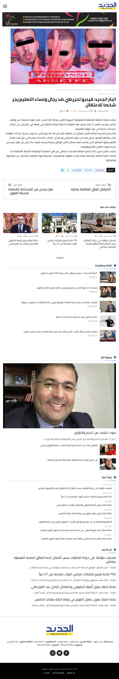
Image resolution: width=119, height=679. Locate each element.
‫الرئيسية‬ (113, 89)
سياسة (46, 231)
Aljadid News (103, 111)
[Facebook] (66, 653)
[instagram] (53, 653)
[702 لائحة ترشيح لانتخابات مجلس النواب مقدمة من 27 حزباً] (59, 223)
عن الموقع (71, 672)
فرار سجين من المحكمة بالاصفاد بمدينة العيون (30, 189)
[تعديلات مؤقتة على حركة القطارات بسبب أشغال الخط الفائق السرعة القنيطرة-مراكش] (98, 223)
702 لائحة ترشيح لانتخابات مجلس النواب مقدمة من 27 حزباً (62, 242)
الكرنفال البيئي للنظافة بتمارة (91, 187)
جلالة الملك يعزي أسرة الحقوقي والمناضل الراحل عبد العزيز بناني (23, 242)
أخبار (106, 89)
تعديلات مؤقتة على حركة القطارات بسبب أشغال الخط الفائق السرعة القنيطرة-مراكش (99, 243)
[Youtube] (59, 653)
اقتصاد (85, 231)
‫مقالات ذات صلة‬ (108, 207)
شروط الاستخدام (58, 672)
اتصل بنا (46, 672)
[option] (98, 231)
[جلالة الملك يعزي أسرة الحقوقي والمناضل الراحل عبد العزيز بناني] (20, 223)
